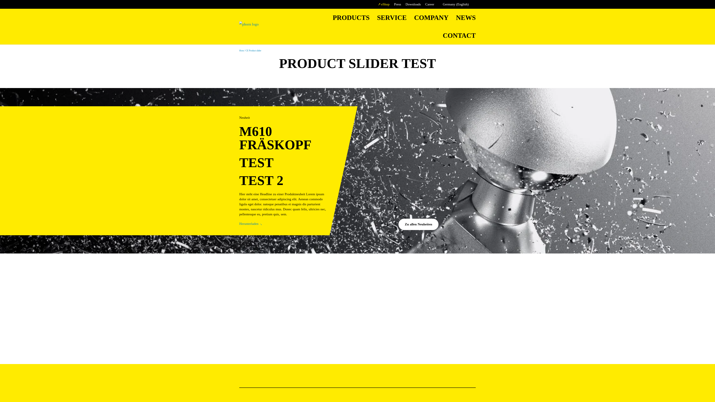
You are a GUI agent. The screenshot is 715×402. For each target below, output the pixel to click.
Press (397, 4)
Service (392, 17)
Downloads (413, 4)
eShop (385, 4)
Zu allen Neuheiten (418, 224)
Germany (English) (456, 4)
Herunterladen (248, 224)
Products (351, 17)
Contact (459, 35)
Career (429, 4)
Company (431, 17)
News (466, 17)
